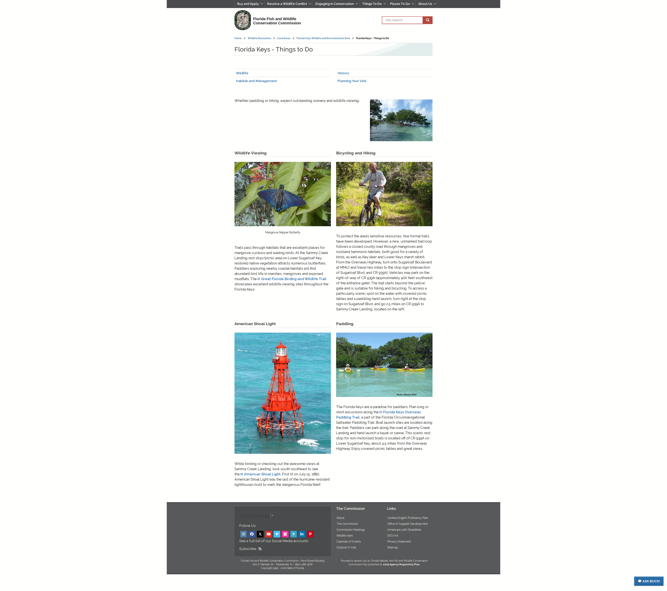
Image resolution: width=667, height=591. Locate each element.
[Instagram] (243, 534)
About (340, 518)
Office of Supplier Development (407, 523)
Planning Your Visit (351, 81)
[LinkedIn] (302, 534)
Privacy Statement (399, 541)
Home (238, 38)
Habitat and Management (256, 81)
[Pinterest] (310, 534)
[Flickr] (285, 534)
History (343, 73)
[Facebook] (252, 534)
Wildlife (242, 73)
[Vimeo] (277, 534)
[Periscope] (293, 534)
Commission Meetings (350, 529)
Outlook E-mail (346, 547)
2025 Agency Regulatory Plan (401, 564)
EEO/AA (392, 535)
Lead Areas (283, 38)
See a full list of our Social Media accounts (273, 541)
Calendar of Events (348, 541)
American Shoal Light (262, 474)
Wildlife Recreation (259, 38)
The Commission (347, 523)
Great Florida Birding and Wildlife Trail (293, 279)
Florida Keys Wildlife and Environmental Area (324, 38)
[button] (249, 4)
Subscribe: (248, 549)
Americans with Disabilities (404, 529)
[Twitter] (260, 534)
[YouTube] (268, 534)
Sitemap (392, 547)
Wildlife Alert (344, 535)
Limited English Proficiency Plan (407, 518)
